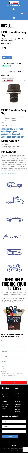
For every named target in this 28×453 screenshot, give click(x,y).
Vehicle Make (4, 341)
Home (2, 28)
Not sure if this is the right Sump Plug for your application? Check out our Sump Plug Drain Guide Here (12, 132)
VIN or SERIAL (4, 351)
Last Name (4, 429)
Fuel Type (3, 361)
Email (2, 366)
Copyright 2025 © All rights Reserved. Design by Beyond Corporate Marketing (14, 449)
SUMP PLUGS (6, 28)
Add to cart (6, 58)
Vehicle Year (4, 356)
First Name (4, 424)
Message (3, 371)
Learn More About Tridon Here (9, 173)
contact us (10, 170)
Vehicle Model (4, 346)
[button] (14, 9)
